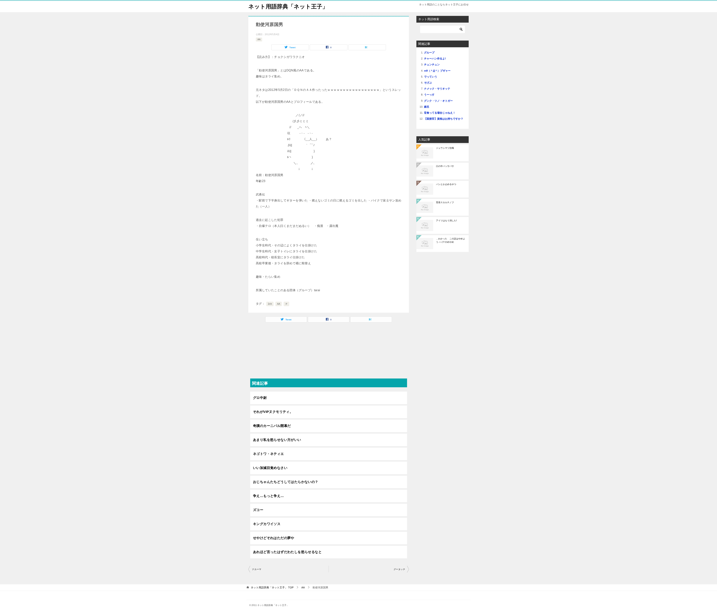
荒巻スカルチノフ (445, 202)
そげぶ (428, 82)
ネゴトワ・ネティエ (268, 454)
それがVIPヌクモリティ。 (273, 412)
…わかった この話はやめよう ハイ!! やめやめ (450, 240)
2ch (270, 304)
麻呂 (426, 106)
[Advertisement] (328, 352)
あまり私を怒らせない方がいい (277, 440)
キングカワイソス (266, 524)
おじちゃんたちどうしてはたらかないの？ (285, 482)
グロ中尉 (260, 398)
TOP (272, 587)
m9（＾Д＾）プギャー (437, 70)
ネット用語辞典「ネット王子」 (288, 6)
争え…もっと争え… (268, 496)
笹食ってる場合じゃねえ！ (439, 112)
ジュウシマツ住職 (445, 148)
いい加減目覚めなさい (270, 468)
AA (258, 39)
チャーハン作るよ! (435, 58)
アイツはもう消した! (446, 220)
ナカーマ (256, 569)
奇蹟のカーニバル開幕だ (272, 426)
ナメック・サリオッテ (437, 88)
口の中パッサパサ (445, 166)
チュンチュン (432, 64)
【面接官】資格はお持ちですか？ (443, 118)
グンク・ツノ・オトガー (438, 100)
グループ (429, 52)
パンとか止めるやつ (446, 184)
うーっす (429, 94)
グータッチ (399, 569)
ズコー (258, 510)
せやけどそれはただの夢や (273, 538)
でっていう (430, 76)
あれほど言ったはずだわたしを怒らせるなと (287, 552)
